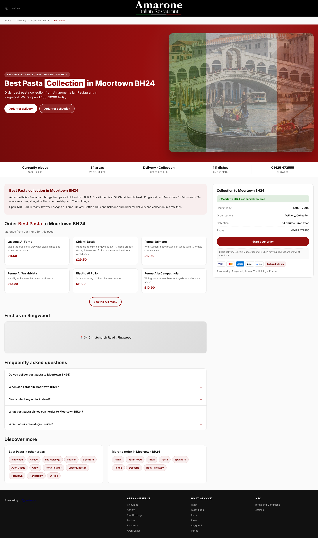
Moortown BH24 (40, 20)
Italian (118, 459)
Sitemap (259, 509)
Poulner (71, 459)
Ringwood (17, 459)
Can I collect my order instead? (29, 399)
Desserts (134, 467)
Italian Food (135, 459)
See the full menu (105, 302)
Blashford (88, 459)
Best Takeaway (155, 467)
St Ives (54, 475)
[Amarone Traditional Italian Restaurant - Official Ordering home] (159, 8)
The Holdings (52, 459)
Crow (35, 467)
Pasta (165, 459)
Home (7, 20)
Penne (118, 467)
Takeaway (20, 20)
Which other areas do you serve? (31, 424)
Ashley (34, 459)
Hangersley (36, 475)
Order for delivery (21, 108)
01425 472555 (282, 167)
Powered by (11, 500)
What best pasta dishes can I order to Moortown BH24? (46, 411)
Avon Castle (18, 467)
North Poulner (53, 467)
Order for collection (57, 108)
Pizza (152, 459)
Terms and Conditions (267, 504)
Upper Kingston (77, 467)
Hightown (17, 475)
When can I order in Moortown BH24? (34, 387)
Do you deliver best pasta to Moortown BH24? (39, 374)
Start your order (263, 241)
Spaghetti (180, 459)
